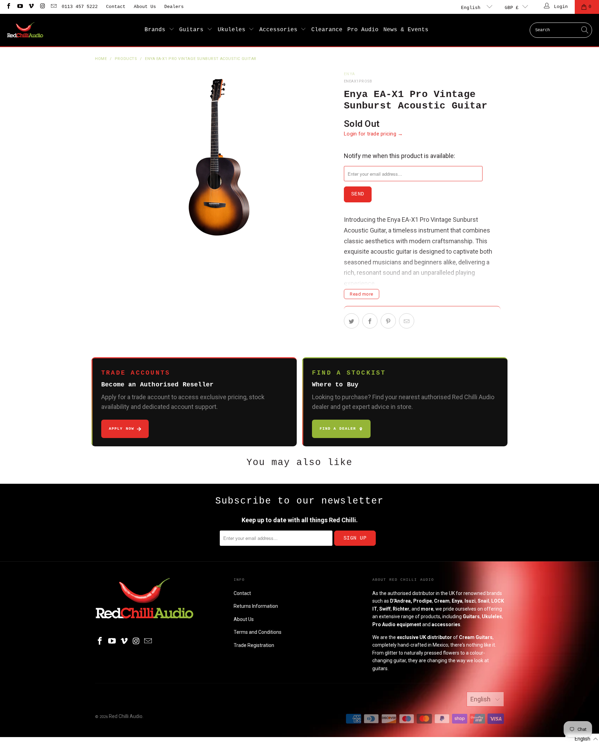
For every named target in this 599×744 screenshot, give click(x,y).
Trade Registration (254, 645)
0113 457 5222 (80, 6)
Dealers (174, 6)
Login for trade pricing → (373, 134)
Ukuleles (233, 30)
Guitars (193, 30)
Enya (349, 74)
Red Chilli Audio (125, 716)
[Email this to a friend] (406, 321)
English (472, 7)
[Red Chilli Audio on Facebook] (8, 6)
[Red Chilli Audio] (25, 30)
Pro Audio (363, 30)
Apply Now (121, 429)
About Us (145, 6)
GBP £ (512, 7)
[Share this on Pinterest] (388, 321)
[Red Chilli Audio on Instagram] (42, 6)
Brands (157, 30)
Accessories (280, 30)
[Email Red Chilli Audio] (53, 6)
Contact (115, 6)
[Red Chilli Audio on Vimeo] (31, 6)
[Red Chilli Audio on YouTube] (19, 6)
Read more (361, 294)
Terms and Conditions (257, 632)
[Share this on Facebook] (369, 321)
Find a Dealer (338, 429)
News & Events (405, 30)
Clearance (326, 30)
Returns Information (256, 606)
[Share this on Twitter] (351, 321)
